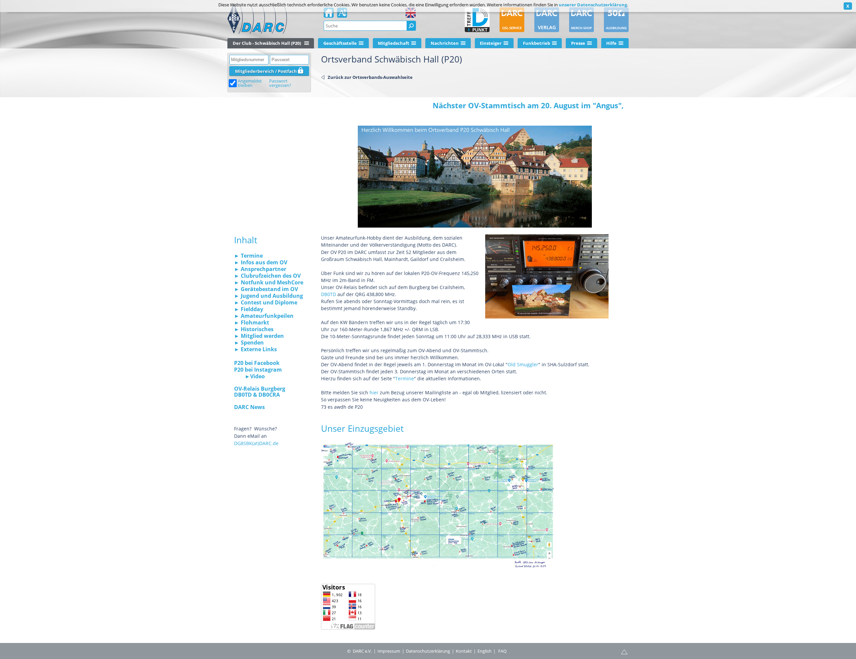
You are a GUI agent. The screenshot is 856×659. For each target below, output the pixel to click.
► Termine (248, 255)
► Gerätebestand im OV (266, 289)
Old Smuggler (523, 364)
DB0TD (328, 294)
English (484, 651)
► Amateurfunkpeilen (264, 315)
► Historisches (254, 329)
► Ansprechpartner (260, 269)
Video (257, 376)
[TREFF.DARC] (477, 19)
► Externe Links (255, 349)
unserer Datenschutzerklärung (593, 5)
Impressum (389, 651)
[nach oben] (624, 651)
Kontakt (464, 651)
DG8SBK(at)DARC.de (256, 443)
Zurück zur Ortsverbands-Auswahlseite (370, 77)
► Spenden (249, 342)
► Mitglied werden (259, 336)
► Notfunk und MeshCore (268, 282)
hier (374, 392)
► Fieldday (248, 309)
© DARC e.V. (359, 651)
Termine (404, 378)
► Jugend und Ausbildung (268, 295)
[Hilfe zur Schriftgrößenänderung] (342, 14)
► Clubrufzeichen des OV (267, 275)
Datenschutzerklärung (428, 651)
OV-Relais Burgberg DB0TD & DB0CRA (259, 391)
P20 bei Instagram (258, 369)
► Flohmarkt (251, 322)
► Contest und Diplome (265, 302)
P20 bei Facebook (257, 363)
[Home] (329, 14)
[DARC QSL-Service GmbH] (512, 19)
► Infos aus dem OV (260, 262)
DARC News (249, 407)
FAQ (502, 651)
